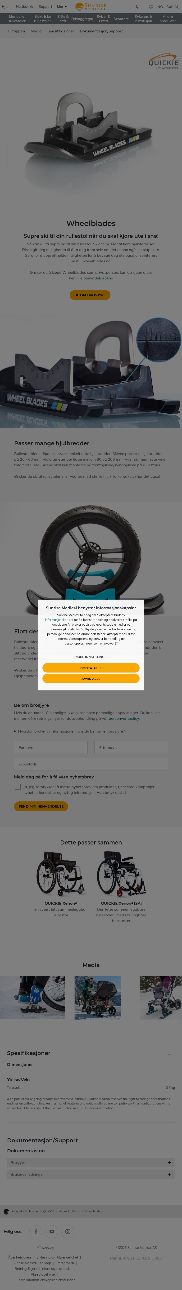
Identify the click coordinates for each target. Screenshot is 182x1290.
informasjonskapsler (59, 620)
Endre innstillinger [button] (91, 657)
